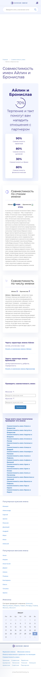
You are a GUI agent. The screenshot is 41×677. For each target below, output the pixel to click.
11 (10, 627)
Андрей (5, 531)
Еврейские (24, 660)
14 (25, 627)
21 (25, 630)
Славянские (15, 660)
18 (11, 630)
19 (15, 630)
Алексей (6, 543)
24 (6, 634)
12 (15, 627)
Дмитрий (6, 527)
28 (11, 620)
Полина (5, 576)
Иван (4, 535)
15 (30, 627)
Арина (5, 593)
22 (30, 630)
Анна (4, 555)
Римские (24, 663)
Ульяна (35, 606)
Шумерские (6, 663)
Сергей (5, 514)
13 (20, 627)
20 (20, 630)
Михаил (5, 506)
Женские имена (23, 652)
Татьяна (6, 588)
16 (35, 627)
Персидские (25, 665)
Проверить (20, 407)
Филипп (12, 608)
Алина (5, 572)
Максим (6, 523)
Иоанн (10, 606)
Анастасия (7, 564)
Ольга (5, 584)
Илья (4, 539)
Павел (22, 606)
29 (16, 620)
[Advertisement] (20, 35)
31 (25, 620)
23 (35, 630)
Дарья (5, 568)
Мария (5, 559)
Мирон (16, 606)
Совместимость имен (11, 657)
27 (6, 620)
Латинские (15, 663)
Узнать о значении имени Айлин (18, 349)
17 (6, 630)
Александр (7, 510)
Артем (5, 519)
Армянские (6, 665)
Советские (15, 665)
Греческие (6, 660)
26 (16, 634)
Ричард (29, 606)
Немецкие (32, 663)
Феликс (6, 608)
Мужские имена (9, 652)
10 (6, 627)
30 (20, 620)
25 (11, 634)
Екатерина (7, 580)
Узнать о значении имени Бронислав (20, 369)
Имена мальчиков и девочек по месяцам (19, 654)
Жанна (5, 606)
